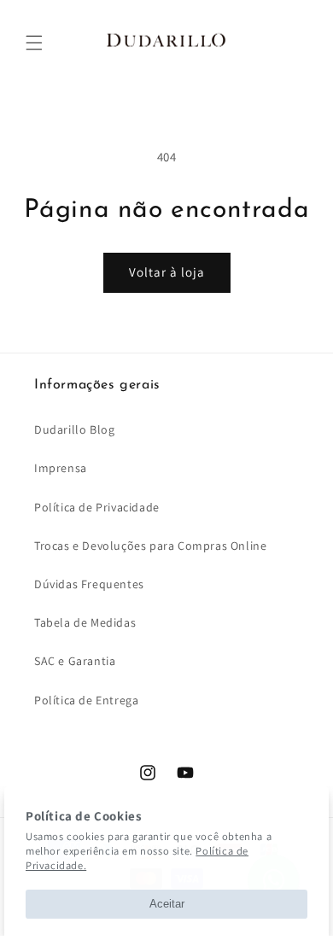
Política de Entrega (86, 700)
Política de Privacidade (97, 507)
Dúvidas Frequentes (89, 584)
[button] (34, 42)
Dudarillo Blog (74, 429)
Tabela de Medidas (85, 622)
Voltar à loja (167, 272)
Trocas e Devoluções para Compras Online (150, 545)
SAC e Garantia (74, 661)
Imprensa (60, 468)
